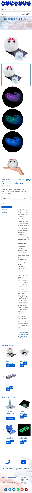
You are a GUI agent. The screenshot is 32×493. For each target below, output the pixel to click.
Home (3, 179)
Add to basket (7, 207)
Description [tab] (5, 209)
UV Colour (6, 198)
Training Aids (18, 179)
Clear (25, 198)
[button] (2, 14)
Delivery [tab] (4, 212)
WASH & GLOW (10, 179)
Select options (10, 365)
